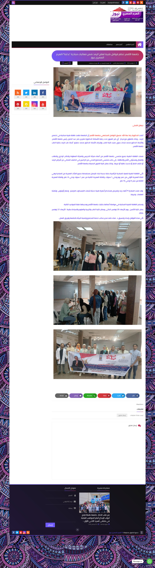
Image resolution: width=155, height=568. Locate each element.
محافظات (109, 44)
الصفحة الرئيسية (105, 63)
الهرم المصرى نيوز (115, 532)
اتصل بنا (103, 2)
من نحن (95, 2)
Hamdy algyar (104, 524)
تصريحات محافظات (93, 63)
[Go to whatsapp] (149, 561)
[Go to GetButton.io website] (149, 565)
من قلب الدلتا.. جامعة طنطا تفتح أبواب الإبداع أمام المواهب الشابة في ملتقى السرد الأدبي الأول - (95, 518)
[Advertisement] (53, 23)
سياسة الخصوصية (113, 2)
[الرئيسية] (139, 44)
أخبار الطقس (130, 44)
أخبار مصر (119, 44)
